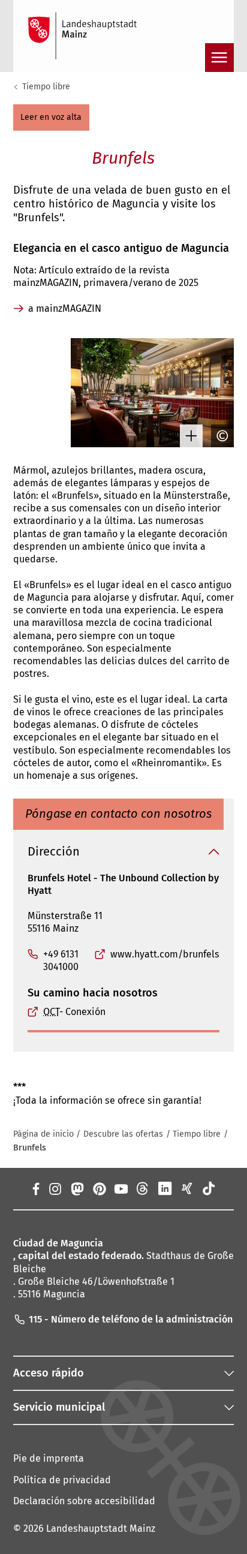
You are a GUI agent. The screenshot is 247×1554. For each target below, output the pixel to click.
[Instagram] (55, 1188)
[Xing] (187, 1188)
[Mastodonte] (77, 1188)
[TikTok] (209, 1188)
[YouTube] (121, 1188)
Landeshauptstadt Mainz (100, 1528)
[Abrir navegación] (219, 57)
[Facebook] (35, 1188)
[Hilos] (143, 1188)
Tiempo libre (46, 87)
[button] (51, 117)
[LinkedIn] (165, 1188)
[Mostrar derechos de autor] (219, 435)
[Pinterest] (99, 1188)
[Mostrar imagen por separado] (188, 435)
